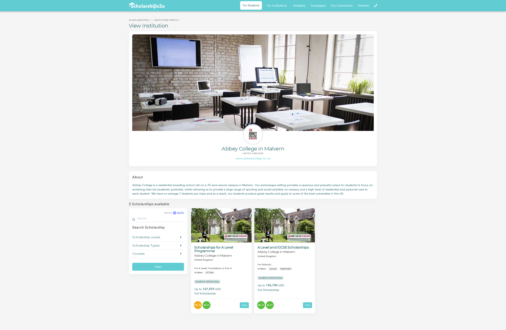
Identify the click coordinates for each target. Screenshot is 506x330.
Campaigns (318, 5)
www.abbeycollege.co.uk (253, 158)
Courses (138, 253)
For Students (251, 5)
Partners (363, 5)
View (244, 305)
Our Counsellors (342, 5)
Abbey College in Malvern (213, 255)
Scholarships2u (139, 20)
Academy (299, 5)
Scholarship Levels (146, 237)
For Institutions (277, 5)
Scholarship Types (146, 245)
